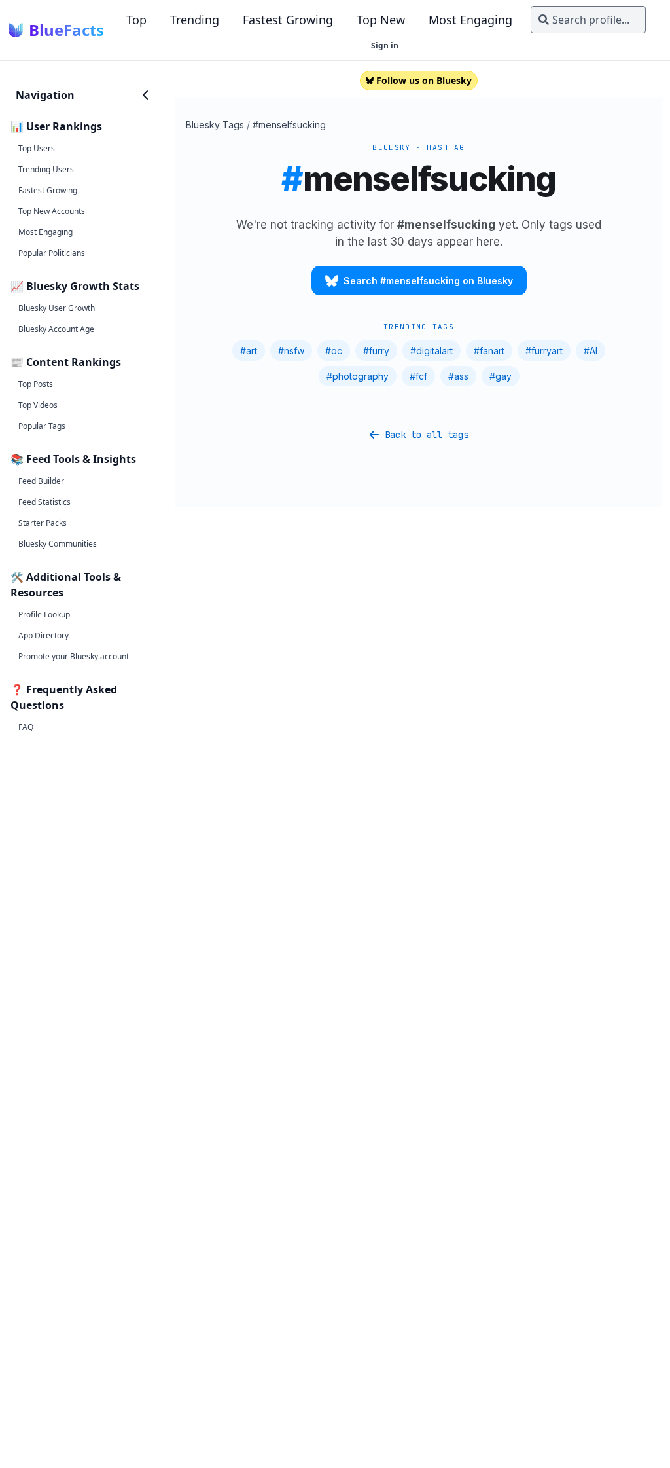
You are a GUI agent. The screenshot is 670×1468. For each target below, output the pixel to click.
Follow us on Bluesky (424, 80)
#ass (458, 376)
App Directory (43, 635)
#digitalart (431, 350)
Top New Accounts (51, 211)
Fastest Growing (288, 20)
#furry (376, 350)
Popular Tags (41, 425)
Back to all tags (426, 435)
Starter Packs (42, 522)
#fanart (489, 350)
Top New (381, 20)
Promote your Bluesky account (73, 656)
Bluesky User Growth (56, 308)
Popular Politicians (51, 253)
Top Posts (35, 384)
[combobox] (588, 19)
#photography (357, 376)
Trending (194, 20)
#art (248, 350)
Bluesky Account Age (56, 329)
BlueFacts (66, 30)
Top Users (36, 148)
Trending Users (46, 169)
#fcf (418, 376)
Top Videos (38, 405)
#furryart (544, 350)
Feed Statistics (44, 501)
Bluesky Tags (215, 124)
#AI (590, 350)
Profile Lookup (44, 614)
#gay (500, 376)
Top (136, 20)
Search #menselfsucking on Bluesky (428, 280)
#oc (333, 350)
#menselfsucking (289, 124)
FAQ (25, 727)
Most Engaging (470, 20)
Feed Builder (41, 480)
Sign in (384, 45)
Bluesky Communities (57, 543)
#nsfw (291, 350)
